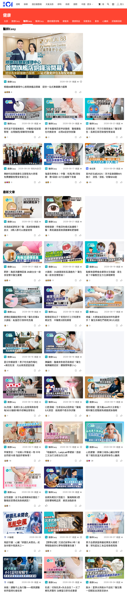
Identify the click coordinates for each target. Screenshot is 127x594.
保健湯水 (87, 21)
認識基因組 (117, 21)
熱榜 (67, 4)
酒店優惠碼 (37, 4)
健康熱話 (76, 21)
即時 (60, 4)
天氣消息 (50, 4)
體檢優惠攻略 (53, 21)
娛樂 (26, 4)
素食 (97, 21)
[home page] (7, 4)
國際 (75, 4)
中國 (83, 4)
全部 (6, 21)
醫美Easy (39, 21)
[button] (76, 92)
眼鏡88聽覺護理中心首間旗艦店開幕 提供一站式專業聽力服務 (35, 87)
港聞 (18, 4)
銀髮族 (66, 21)
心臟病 (105, 21)
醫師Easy (27, 21)
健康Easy (15, 21)
